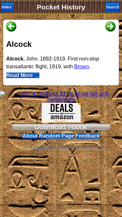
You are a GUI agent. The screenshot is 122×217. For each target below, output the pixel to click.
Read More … (22, 75)
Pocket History (61, 7)
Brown (81, 66)
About (30, 136)
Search (112, 7)
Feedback (87, 136)
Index (7, 7)
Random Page (56, 136)
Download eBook (61, 127)
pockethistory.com (88, 147)
